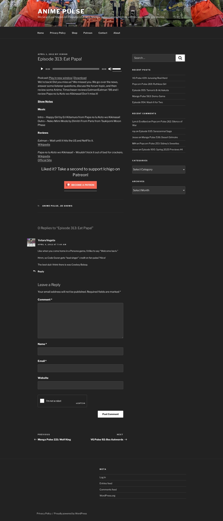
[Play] (42, 69)
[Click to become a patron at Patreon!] (80, 189)
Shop (74, 32)
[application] (80, 69)
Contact (102, 32)
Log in (103, 477)
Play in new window (60, 77)
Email (42, 361)
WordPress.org (107, 495)
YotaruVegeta (46, 240)
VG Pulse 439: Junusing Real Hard (149, 78)
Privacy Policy (58, 32)
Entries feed (106, 483)
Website (43, 377)
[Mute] (110, 69)
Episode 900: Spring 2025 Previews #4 (162, 149)
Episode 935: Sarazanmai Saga (155, 131)
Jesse (135, 137)
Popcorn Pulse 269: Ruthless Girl (149, 84)
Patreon (87, 32)
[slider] (117, 68)
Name (42, 344)
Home (40, 32)
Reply (41, 271)
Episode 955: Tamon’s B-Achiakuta (150, 90)
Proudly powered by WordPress (70, 513)
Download (80, 77)
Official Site (45, 160)
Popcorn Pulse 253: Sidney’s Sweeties (159, 143)
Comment (45, 299)
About (116, 32)
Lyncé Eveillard (140, 121)
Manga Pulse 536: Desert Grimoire (160, 137)
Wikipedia (44, 144)
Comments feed (108, 489)
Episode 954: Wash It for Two (147, 102)
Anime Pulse (61, 11)
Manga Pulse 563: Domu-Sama (148, 96)
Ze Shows (66, 206)
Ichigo (63, 54)
